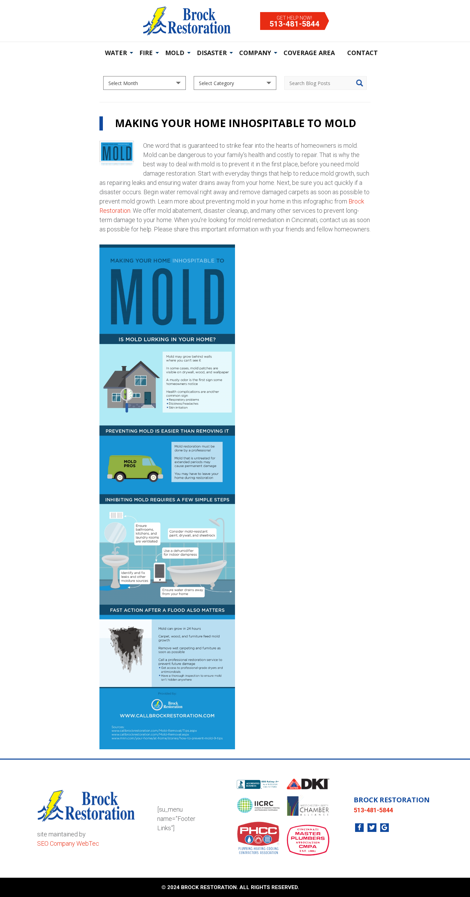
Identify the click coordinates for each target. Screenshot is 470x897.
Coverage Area (309, 53)
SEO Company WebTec (68, 843)
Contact (362, 53)
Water (116, 53)
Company (255, 53)
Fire (146, 53)
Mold (174, 53)
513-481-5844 (294, 24)
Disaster (212, 53)
